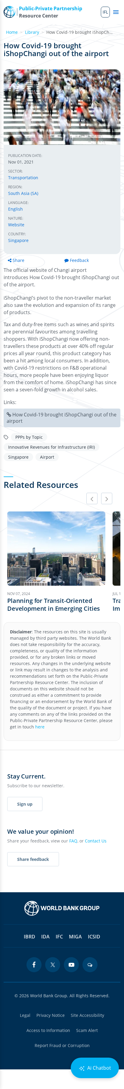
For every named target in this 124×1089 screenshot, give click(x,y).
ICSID (94, 936)
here (40, 727)
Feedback (79, 260)
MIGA (75, 936)
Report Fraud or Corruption (62, 1045)
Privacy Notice (50, 1015)
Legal (25, 1015)
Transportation (23, 177)
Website (16, 225)
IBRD (29, 936)
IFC (59, 936)
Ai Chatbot (98, 1068)
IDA (45, 936)
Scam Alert (87, 1030)
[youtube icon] (71, 964)
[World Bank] (62, 908)
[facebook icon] (34, 964)
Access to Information (48, 1030)
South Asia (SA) (23, 193)
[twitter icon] (52, 964)
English (15, 209)
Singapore (18, 240)
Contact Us (96, 841)
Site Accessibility (87, 1015)
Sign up (25, 804)
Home (12, 32)
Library (32, 32)
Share (18, 260)
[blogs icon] (90, 964)
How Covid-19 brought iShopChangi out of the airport (61, 417)
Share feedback (33, 859)
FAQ (73, 841)
